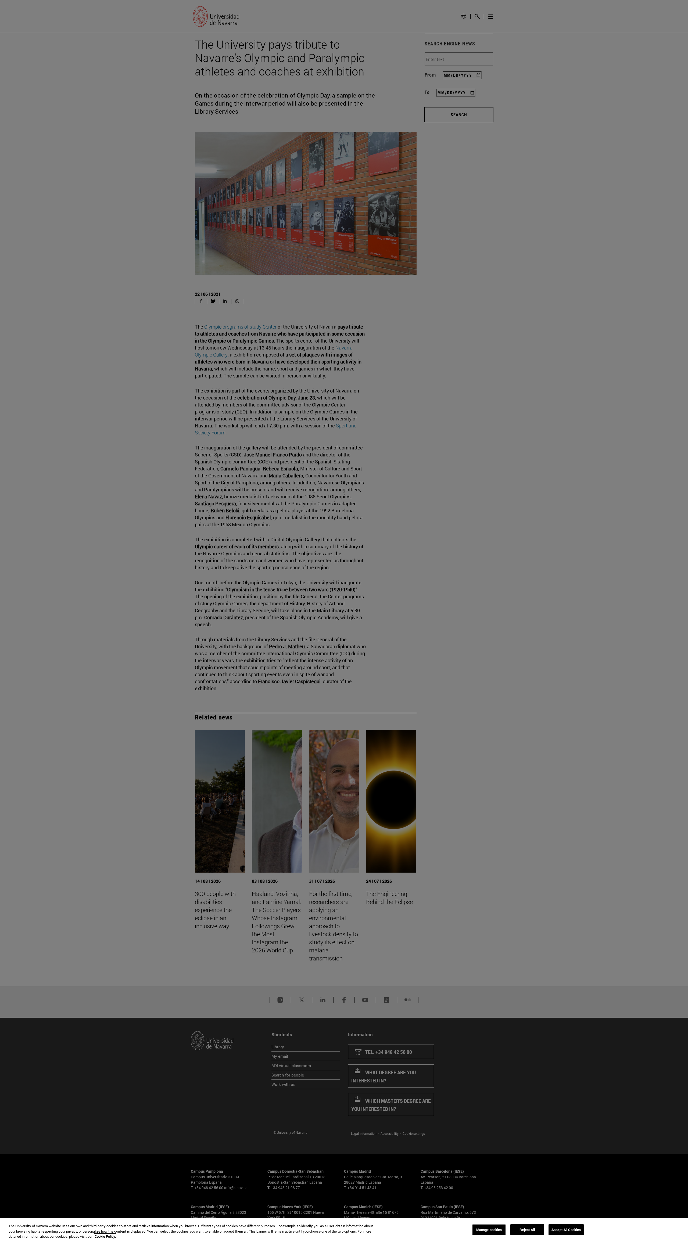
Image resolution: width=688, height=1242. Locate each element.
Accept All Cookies (566, 1229)
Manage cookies (489, 1229)
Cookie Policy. (105, 1236)
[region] (344, 1230)
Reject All (527, 1229)
